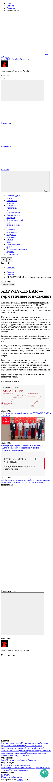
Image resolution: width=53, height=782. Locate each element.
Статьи (14, 767)
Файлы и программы (19, 770)
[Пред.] (22, 603)
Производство (13, 760)
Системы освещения (12, 231)
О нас (9, 3)
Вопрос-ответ (23, 767)
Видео (13, 765)
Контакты (24, 59)
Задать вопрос (8, 284)
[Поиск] (22, 90)
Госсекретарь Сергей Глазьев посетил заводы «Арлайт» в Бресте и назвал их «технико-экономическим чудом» (22, 447)
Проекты (11, 8)
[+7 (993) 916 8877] (21, 738)
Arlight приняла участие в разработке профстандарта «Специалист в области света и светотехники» (25, 481)
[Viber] (21, 547)
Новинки (11, 268)
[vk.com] (21, 676)
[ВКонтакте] (21, 505)
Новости (11, 6)
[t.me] (21, 697)
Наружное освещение (12, 235)
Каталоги (5, 765)
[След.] (22, 624)
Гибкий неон (10, 240)
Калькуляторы (36, 767)
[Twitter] (21, 526)
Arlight (20, 779)
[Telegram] (21, 589)
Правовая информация (11, 777)
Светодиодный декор (15, 753)
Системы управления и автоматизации (24, 744)
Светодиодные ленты (11, 743)
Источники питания (12, 201)
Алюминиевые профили (13, 216)
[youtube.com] (21, 717)
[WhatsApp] (21, 54)
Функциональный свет (20, 748)
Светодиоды (12, 254)
